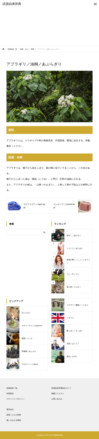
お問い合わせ (56, 399)
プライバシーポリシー (15, 399)
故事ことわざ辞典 (13, 415)
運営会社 (10, 409)
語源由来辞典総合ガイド (61, 388)
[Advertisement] (49, 27)
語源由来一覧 (11, 388)
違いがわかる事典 (13, 420)
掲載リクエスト (57, 393)
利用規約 (10, 393)
